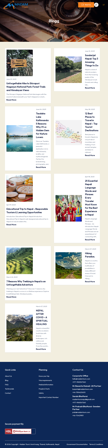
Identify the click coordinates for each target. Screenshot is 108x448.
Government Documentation (77, 444)
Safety (41, 393)
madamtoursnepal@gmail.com (83, 399)
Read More (11, 100)
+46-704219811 (77, 415)
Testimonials (9, 389)
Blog (6, 380)
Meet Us (88, 5)
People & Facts (44, 389)
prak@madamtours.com (81, 412)
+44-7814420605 (78, 392)
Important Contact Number (49, 397)
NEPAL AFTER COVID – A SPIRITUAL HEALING (42, 317)
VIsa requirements (45, 380)
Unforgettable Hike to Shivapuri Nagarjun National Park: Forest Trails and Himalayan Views (25, 87)
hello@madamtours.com (81, 379)
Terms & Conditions (96, 444)
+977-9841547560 (79, 382)
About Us (8, 376)
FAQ (6, 385)
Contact (8, 393)
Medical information (46, 385)
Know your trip (44, 376)
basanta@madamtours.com (82, 389)
